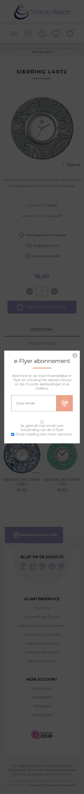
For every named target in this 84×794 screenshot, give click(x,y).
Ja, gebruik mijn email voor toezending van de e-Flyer (42, 428)
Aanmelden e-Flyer (64, 403)
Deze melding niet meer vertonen (44, 434)
